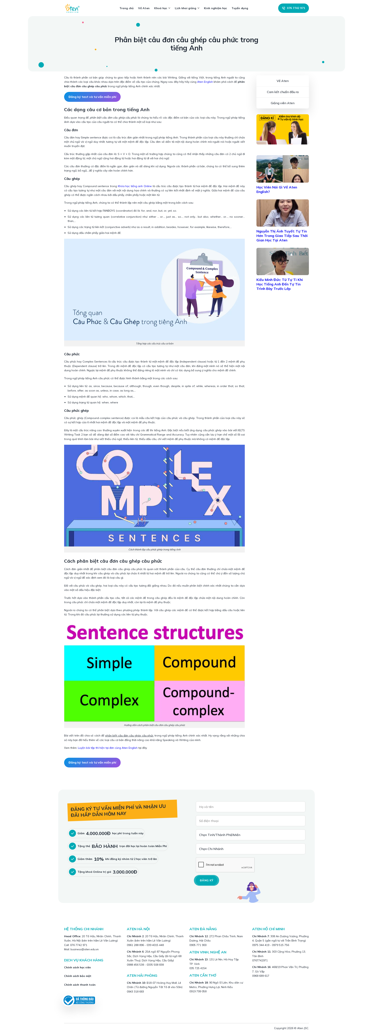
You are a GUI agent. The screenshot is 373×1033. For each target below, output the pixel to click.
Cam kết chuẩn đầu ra (283, 92)
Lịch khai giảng (185, 8)
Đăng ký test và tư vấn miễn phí (92, 97)
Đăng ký (206, 880)
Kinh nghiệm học (215, 8)
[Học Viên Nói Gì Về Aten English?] (282, 168)
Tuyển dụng (240, 8)
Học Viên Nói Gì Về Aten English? (276, 189)
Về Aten (144, 8)
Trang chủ (126, 8)
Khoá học (160, 8)
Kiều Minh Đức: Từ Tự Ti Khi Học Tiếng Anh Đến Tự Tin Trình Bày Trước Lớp (279, 284)
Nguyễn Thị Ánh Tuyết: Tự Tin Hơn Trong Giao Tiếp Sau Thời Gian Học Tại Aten (282, 235)
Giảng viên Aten (283, 103)
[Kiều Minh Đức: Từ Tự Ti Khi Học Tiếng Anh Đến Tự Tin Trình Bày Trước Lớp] (282, 261)
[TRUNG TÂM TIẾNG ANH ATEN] (74, 8)
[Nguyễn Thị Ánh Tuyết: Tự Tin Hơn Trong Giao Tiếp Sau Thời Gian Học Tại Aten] (282, 213)
